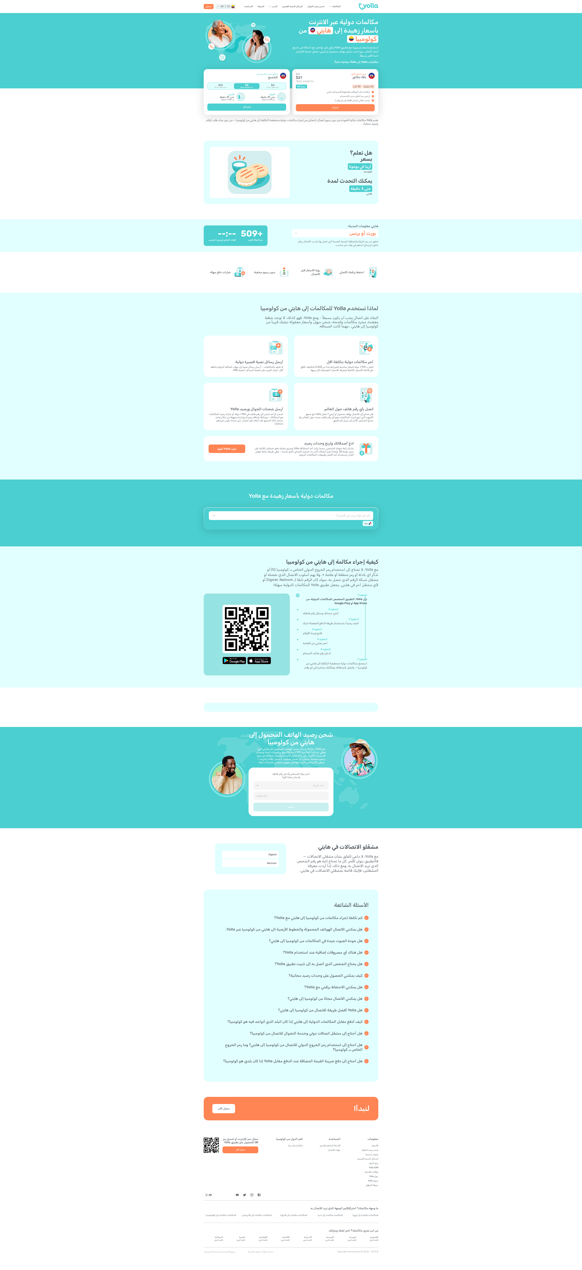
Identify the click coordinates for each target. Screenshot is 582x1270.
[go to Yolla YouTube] (237, 1195)
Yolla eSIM (373, 1167)
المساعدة (248, 6)
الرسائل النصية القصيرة (292, 6)
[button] (226, 6)
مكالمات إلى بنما (295, 1145)
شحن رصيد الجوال (315, 6)
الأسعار (375, 1145)
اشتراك (335, 107)
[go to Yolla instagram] (252, 1195)
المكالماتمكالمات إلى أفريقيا (293, 1215)
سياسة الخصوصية (212, 1251)
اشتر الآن (247, 107)
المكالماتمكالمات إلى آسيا (330, 1215)
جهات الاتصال (334, 1150)
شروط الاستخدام (227, 1251)
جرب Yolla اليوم (226, 448)
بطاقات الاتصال (371, 1172)
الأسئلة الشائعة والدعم (330, 1145)
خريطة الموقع (372, 1185)
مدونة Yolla (373, 1180)
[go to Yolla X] (244, 1195)
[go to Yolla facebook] (259, 1195)
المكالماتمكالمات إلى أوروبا (365, 1215)
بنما (366, 523)
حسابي (209, 6)
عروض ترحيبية (371, 1154)
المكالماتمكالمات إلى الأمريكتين (257, 1215)
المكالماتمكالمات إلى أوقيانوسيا (221, 1215)
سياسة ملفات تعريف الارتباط (261, 1251)
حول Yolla (373, 1176)
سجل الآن (224, 1108)
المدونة (261, 6)
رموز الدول (373, 1163)
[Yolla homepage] (368, 6)
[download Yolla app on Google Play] (234, 660)
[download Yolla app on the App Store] (259, 660)
